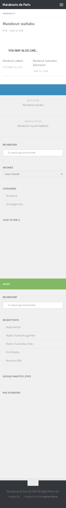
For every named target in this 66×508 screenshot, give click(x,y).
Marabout (9, 13)
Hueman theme (50, 496)
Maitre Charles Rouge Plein (21, 335)
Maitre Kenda (13, 327)
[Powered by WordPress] (21, 496)
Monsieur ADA (13, 360)
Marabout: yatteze (13, 61)
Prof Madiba (13, 352)
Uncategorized (14, 204)
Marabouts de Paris (16, 4)
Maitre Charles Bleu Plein (19, 344)
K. (7, 30)
